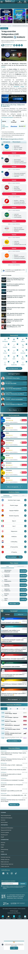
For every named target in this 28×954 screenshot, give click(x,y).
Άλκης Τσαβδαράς (8, 381)
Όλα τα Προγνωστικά (12, 368)
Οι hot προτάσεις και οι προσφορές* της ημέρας (16, 290)
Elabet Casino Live (5, 861)
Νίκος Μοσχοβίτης (8, 392)
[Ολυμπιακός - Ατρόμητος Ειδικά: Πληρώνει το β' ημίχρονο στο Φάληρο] (3, 321)
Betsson (8, 478)
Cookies (15, 945)
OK (14, 948)
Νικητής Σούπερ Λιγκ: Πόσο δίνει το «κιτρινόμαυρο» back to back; (16, 302)
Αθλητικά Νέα (4, 751)
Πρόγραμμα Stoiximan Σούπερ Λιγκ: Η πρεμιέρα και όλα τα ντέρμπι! (16, 296)
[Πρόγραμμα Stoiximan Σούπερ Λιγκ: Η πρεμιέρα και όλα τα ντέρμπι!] (3, 297)
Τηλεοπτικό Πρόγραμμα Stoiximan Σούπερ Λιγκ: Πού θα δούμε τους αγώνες (15, 279)
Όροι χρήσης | (6, 908)
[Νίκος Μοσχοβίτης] (3, 394)
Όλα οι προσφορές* (13, 699)
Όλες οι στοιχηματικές (13, 487)
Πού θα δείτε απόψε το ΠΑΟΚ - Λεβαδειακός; (11, 765)
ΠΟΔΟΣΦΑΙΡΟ (9, 25)
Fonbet (7, 448)
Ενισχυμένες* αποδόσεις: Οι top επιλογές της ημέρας (13, 769)
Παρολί (2, 837)
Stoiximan (8, 418)
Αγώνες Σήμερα (4, 822)
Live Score (3, 820)
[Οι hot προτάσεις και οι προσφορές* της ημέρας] (3, 291)
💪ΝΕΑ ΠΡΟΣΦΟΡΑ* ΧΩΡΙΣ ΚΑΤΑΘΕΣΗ (10, 666)
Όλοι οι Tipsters (13, 410)
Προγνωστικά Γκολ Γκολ (6, 830)
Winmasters (8, 463)
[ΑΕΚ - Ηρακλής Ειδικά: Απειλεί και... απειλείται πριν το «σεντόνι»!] (3, 315)
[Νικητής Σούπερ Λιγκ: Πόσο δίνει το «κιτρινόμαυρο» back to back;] (3, 303)
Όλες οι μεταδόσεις (13, 741)
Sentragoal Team (8, 44)
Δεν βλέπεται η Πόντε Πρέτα (12, 378)
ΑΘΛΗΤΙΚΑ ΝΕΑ (4, 25)
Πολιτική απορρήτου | (13, 908)
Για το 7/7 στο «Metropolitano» (13, 388)
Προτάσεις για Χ (4, 834)
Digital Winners (17, 912)
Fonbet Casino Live (5, 866)
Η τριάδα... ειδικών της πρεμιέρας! (14, 399)
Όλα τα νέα (13, 804)
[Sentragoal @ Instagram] (11, 873)
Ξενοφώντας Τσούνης (9, 376)
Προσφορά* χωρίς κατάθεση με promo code (11, 790)
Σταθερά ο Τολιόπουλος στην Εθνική (14, 394)
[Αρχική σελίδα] (0, 25)
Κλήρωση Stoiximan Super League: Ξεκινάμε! (16, 308)
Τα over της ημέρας (5, 832)
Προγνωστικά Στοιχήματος (6, 817)
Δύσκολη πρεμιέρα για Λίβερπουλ (14, 404)
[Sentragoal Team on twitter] (19, 45)
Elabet (7, 433)
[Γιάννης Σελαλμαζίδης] (3, 388)
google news (18, 269)
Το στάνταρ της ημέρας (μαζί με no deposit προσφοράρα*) (16, 284)
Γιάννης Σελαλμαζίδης (9, 387)
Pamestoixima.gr (10, 440)
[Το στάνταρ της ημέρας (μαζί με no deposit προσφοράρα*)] (3, 285)
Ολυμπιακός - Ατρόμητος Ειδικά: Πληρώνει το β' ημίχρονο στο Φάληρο (15, 321)
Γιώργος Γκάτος (8, 397)
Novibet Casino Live (5, 859)
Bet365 (7, 455)
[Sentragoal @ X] (7, 873)
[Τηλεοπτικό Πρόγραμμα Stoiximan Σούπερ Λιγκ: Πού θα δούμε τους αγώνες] (3, 279)
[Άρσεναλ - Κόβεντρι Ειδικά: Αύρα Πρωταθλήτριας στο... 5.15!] (3, 326)
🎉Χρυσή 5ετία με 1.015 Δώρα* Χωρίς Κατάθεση (13, 658)
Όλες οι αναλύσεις (12, 557)
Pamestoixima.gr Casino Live (7, 864)
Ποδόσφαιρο (4, 28)
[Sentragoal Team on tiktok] (22, 45)
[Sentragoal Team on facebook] (14, 45)
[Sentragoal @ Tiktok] (15, 873)
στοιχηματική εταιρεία (7, 117)
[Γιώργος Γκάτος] (3, 399)
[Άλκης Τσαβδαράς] (3, 383)
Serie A (12, 42)
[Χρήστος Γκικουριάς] (3, 404)
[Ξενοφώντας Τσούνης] (3, 378)
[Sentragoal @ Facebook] (3, 873)
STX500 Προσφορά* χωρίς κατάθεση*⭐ (11, 622)
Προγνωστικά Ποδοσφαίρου (7, 827)
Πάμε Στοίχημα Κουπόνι (6, 815)
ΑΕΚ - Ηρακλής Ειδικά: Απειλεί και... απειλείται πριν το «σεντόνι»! (16, 314)
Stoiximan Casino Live (5, 857)
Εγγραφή (14, 153)
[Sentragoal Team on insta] (17, 45)
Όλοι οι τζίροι (13, 603)
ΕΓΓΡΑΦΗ (17, 99)
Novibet (8, 425)
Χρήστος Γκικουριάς (8, 403)
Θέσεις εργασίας (21, 908)
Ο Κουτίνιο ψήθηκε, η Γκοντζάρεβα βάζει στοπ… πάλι (13, 795)
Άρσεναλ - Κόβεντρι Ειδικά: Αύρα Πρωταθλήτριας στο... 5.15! (15, 325)
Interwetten (9, 470)
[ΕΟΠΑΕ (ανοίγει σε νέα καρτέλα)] (18, 903)
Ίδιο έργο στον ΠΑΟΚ (10, 383)
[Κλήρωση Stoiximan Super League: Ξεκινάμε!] (3, 309)
